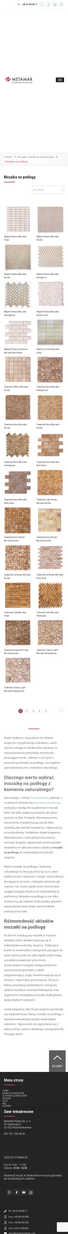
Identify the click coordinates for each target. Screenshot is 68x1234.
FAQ (4, 1103)
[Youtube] (55, 4)
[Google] (42, 4)
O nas (5, 1090)
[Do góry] (57, 1057)
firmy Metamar (39, 797)
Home (8, 157)
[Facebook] (49, 4)
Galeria (6, 1098)
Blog (5, 1100)
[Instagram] (61, 4)
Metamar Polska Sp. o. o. (17, 1121)
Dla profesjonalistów (14, 1095)
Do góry (57, 1066)
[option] (17, 219)
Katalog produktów (13, 1093)
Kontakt (6, 1106)
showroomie (33, 1175)
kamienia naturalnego (47, 802)
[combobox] (48, 190)
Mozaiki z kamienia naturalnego (36, 157)
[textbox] (48, 190)
